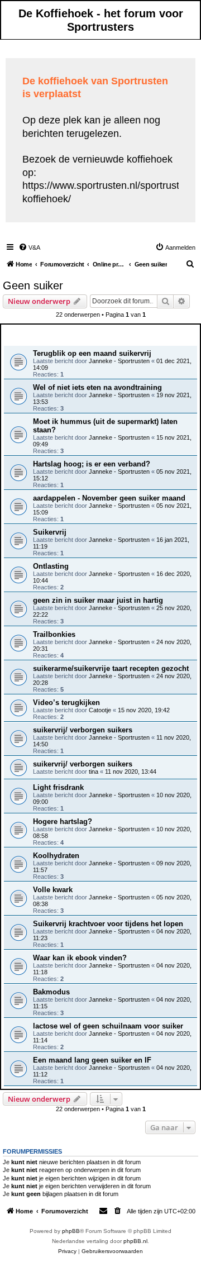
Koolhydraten (56, 855)
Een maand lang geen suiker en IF (92, 1060)
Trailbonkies (54, 634)
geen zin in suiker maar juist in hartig (98, 600)
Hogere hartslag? (62, 821)
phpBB (71, 1231)
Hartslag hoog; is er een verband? (91, 464)
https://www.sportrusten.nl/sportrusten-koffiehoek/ (108, 192)
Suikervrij (49, 532)
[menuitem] (29, 247)
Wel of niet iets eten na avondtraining (97, 387)
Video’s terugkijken (66, 702)
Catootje (100, 710)
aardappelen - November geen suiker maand (109, 498)
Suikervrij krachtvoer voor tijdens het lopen (108, 924)
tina (93, 771)
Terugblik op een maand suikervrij (92, 353)
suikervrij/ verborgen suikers (82, 730)
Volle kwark (53, 889)
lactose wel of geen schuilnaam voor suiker (108, 1026)
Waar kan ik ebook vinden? (80, 958)
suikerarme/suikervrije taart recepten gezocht (111, 668)
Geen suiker (33, 285)
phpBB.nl (135, 1241)
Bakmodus (51, 992)
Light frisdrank (58, 787)
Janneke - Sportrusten (119, 361)
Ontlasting (51, 566)
